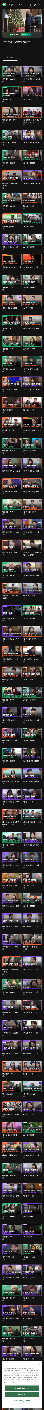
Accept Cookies (22, 1388)
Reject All (22, 1394)
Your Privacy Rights (22, 1401)
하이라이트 (7, 41)
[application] (22, 20)
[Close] (39, 1364)
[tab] (10, 57)
